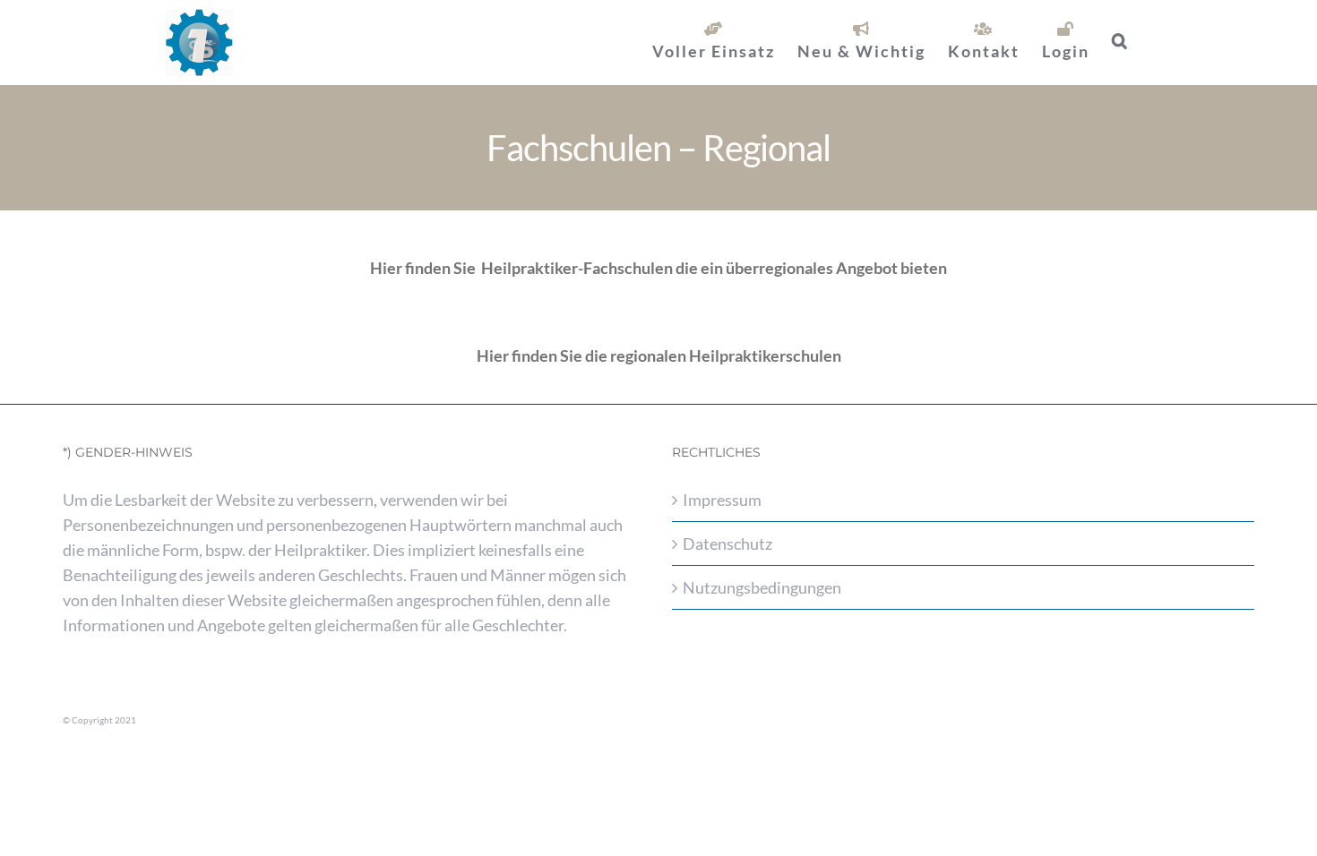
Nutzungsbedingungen (762, 587)
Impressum (722, 499)
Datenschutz (727, 543)
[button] (1120, 40)
